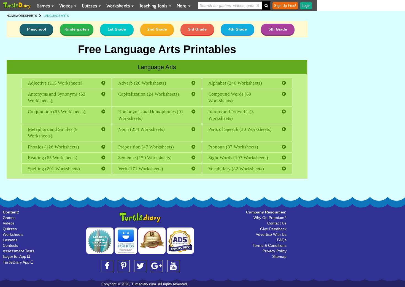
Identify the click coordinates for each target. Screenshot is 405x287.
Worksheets (118, 5)
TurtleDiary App (17, 262)
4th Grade (237, 29)
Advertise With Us (271, 234)
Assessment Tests (18, 251)
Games (44, 5)
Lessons (10, 240)
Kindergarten (76, 29)
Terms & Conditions (270, 245)
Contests (10, 245)
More (182, 5)
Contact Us (277, 223)
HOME (11, 15)
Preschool (36, 29)
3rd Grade (197, 29)
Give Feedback (273, 229)
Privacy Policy (275, 251)
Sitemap (279, 256)
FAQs (282, 240)
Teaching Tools (153, 5)
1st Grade (117, 29)
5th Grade (278, 29)
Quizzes (90, 5)
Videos (66, 5)
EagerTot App (15, 256)
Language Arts (156, 67)
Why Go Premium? (270, 217)
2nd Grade (157, 29)
